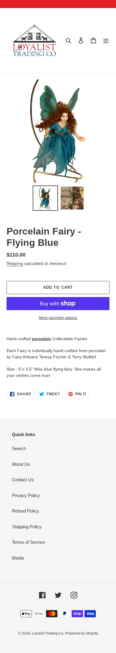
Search (19, 448)
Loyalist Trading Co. (48, 633)
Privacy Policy (26, 495)
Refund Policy (25, 510)
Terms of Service (28, 542)
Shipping (15, 263)
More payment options (58, 317)
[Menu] (106, 40)
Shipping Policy (27, 526)
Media (18, 557)
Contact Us (23, 479)
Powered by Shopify (81, 633)
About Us (21, 464)
